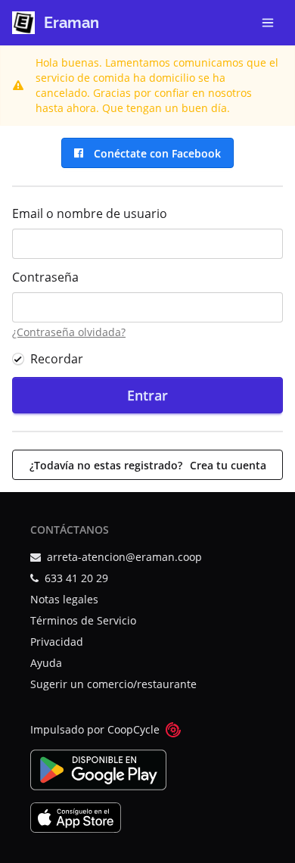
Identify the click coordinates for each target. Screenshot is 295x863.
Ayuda (46, 663)
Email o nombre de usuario (89, 213)
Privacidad (56, 641)
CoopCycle (133, 729)
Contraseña (45, 277)
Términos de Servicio (83, 620)
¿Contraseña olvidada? (69, 332)
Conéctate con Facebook (154, 153)
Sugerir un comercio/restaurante (113, 684)
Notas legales (64, 599)
